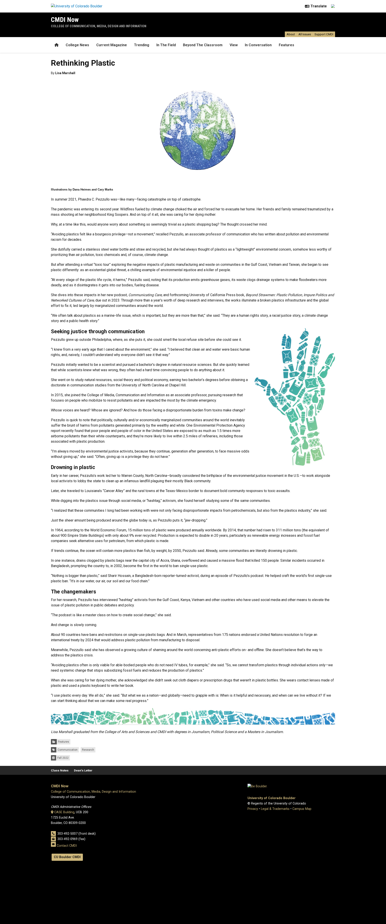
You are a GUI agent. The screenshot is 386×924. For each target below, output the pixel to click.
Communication (68, 749)
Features (286, 45)
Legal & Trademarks (275, 809)
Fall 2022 (63, 757)
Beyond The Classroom (202, 45)
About (291, 34)
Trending (141, 45)
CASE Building (64, 812)
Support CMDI (324, 34)
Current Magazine (111, 45)
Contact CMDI (67, 846)
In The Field (166, 45)
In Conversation (258, 45)
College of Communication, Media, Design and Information (98, 26)
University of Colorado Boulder (272, 798)
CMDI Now (65, 19)
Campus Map (301, 809)
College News (77, 45)
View (234, 45)
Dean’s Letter (83, 770)
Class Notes (60, 770)
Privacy (253, 809)
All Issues (304, 34)
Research (88, 749)
